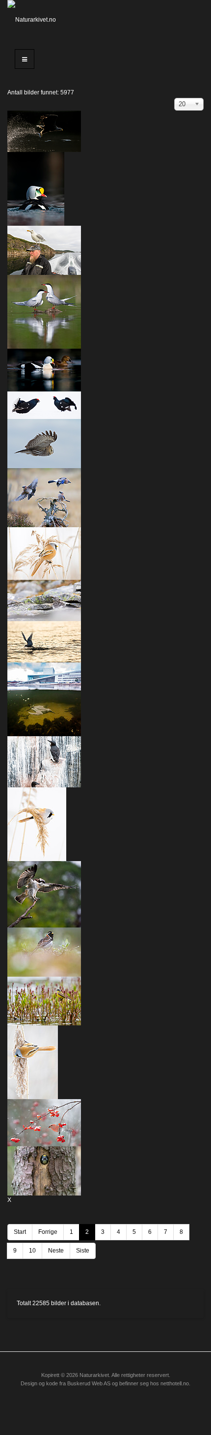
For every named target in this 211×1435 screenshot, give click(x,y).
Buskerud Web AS (88, 1383)
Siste (82, 1250)
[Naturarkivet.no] (35, 19)
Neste (56, 1250)
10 (32, 1250)
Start (20, 1231)
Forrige (47, 1231)
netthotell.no (174, 1383)
